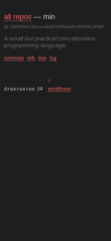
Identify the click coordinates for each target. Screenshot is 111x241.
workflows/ (59, 88)
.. (49, 78)
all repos (17, 16)
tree (42, 58)
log (53, 58)
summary (14, 58)
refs (31, 58)
